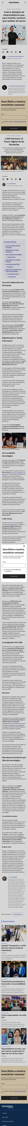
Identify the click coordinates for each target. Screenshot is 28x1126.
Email (4, 562)
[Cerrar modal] (24, 546)
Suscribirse (14, 576)
